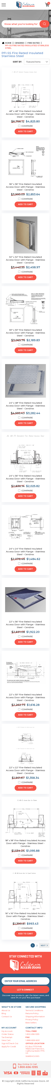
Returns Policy (32, 1013)
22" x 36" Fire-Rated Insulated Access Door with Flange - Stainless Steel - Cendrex (25, 624)
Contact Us (7, 1016)
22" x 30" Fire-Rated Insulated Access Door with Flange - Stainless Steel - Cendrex (25, 697)
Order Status (7, 1034)
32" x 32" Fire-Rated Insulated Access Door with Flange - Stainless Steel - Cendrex (25, 260)
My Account (7, 1031)
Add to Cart (25, 131)
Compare (27, 126)
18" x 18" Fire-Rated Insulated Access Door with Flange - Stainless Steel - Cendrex (25, 843)
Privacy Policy (32, 1019)
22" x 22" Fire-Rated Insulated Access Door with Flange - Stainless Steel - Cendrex (25, 770)
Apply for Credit (9, 1046)
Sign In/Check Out (10, 1043)
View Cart (6, 1040)
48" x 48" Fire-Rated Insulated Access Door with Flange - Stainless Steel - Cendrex (25, 114)
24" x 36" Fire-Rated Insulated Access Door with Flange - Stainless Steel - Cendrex (25, 478)
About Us (6, 1010)
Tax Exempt (7, 1037)
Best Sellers (31, 1022)
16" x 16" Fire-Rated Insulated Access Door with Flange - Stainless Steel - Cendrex (25, 916)
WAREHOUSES (32, 1056)
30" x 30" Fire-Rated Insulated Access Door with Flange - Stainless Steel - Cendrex (25, 333)
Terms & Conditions (34, 1010)
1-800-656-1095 (32, 1034)
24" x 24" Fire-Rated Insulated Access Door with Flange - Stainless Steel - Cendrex (25, 551)
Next (43, 945)
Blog (4, 1013)
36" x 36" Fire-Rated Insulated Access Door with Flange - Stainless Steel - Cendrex (25, 187)
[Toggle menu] (9, 4)
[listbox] (36, 62)
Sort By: (17, 61)
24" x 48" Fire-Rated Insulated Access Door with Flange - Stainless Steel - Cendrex (25, 405)
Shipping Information (35, 1016)
